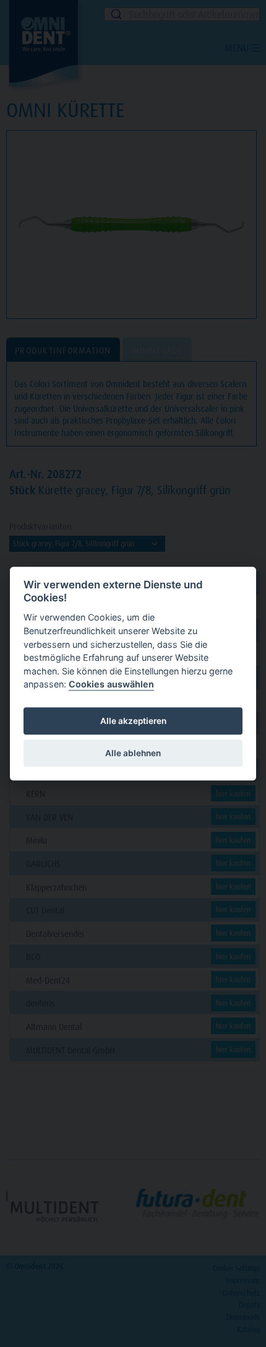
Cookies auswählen (111, 684)
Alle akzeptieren (133, 721)
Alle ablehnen (133, 753)
